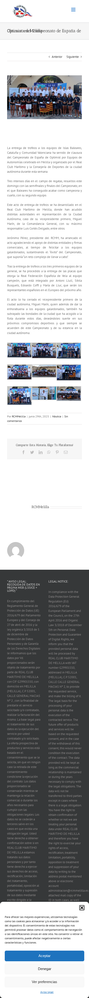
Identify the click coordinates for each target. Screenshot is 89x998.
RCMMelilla (19, 416)
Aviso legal (47, 992)
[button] (82, 907)
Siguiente (72, 57)
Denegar (44, 969)
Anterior (57, 57)
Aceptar (44, 956)
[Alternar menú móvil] (73, 9)
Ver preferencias (44, 982)
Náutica (56, 416)
